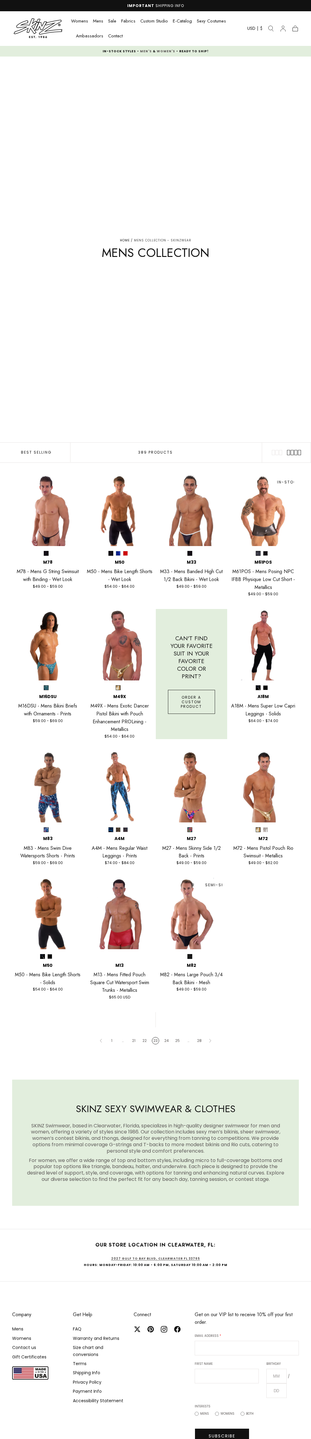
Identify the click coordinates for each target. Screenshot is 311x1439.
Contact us (24, 1347)
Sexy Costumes (211, 21)
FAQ (77, 1329)
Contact (115, 36)
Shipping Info (86, 1373)
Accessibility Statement (98, 1401)
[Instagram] (164, 1329)
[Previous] (100, 1040)
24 (166, 1040)
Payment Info (87, 1391)
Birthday (273, 1363)
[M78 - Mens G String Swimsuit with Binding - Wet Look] (48, 510)
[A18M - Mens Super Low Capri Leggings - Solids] (263, 644)
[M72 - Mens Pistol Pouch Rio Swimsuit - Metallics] (263, 787)
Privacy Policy (87, 1382)
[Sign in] (283, 28)
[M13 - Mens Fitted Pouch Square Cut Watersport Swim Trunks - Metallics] (120, 913)
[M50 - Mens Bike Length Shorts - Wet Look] (120, 510)
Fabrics (128, 21)
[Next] (210, 1040)
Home (125, 240)
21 (133, 1040)
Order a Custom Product (191, 702)
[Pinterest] (150, 1329)
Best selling (36, 452)
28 (199, 1040)
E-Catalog (182, 21)
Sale (112, 21)
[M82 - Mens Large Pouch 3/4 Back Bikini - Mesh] (191, 913)
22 (144, 1040)
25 (177, 1040)
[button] (254, 29)
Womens (79, 21)
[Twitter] (137, 1329)
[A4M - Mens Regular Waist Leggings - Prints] (120, 787)
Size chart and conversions (88, 1350)
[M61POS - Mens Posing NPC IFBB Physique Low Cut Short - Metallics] (263, 510)
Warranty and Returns (96, 1338)
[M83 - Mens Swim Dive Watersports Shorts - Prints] (48, 787)
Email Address (208, 1335)
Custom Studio (154, 21)
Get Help (82, 1314)
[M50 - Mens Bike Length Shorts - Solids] (48, 913)
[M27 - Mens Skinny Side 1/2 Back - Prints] (191, 787)
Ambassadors (89, 36)
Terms (80, 1364)
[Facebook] (177, 1329)
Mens (98, 21)
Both (250, 1413)
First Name (204, 1363)
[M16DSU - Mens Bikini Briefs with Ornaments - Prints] (48, 644)
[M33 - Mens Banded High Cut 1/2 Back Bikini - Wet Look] (191, 510)
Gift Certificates (29, 1357)
